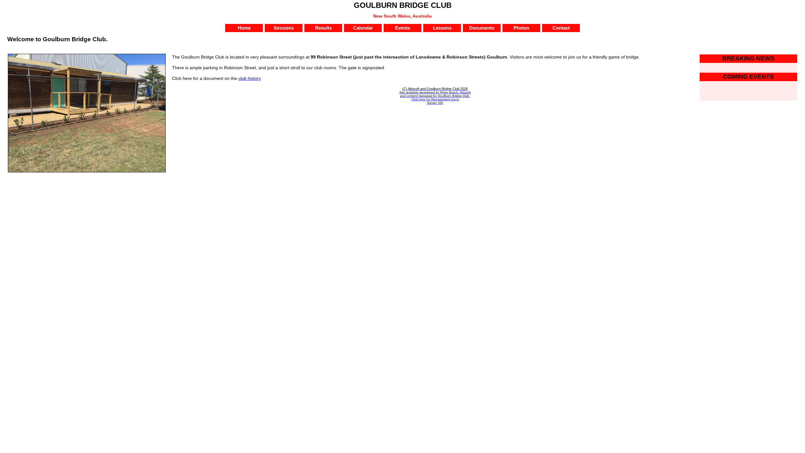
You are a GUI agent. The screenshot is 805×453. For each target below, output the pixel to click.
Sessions (284, 28)
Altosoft (465, 92)
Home (244, 28)
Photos (521, 28)
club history (249, 78)
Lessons (442, 28)
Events (402, 28)
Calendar (363, 28)
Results (323, 28)
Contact (561, 28)
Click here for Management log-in (435, 99)
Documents (481, 28)
